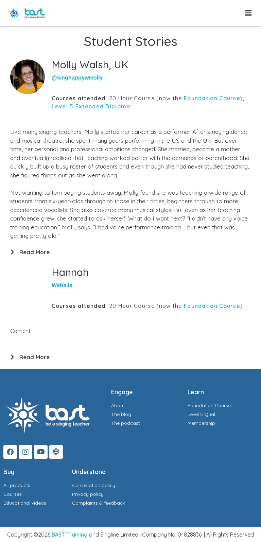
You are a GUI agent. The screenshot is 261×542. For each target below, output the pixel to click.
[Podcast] (56, 452)
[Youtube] (41, 452)
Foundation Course (212, 98)
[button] (248, 13)
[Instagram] (25, 452)
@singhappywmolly (77, 78)
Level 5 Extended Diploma (91, 106)
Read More (34, 252)
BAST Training (70, 534)
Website (62, 285)
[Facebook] (10, 452)
